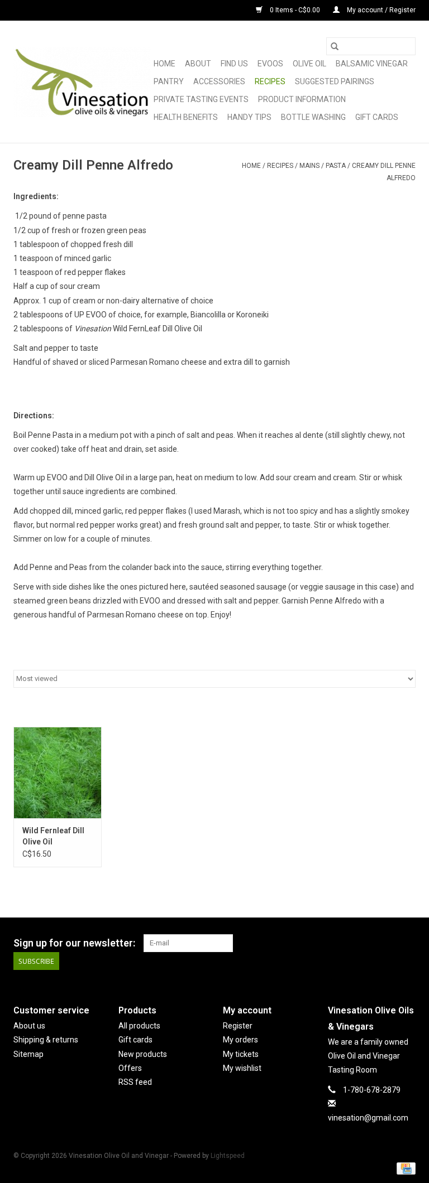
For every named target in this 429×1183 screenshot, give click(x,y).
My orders (240, 1039)
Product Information (302, 99)
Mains (309, 166)
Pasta (336, 166)
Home (164, 63)
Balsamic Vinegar (372, 63)
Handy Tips (249, 117)
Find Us (234, 63)
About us (29, 1025)
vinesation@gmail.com (368, 1117)
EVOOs (270, 63)
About (198, 63)
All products (139, 1025)
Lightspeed (228, 1156)
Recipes (270, 81)
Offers (130, 1068)
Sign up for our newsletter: (74, 943)
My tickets (241, 1054)
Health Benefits (186, 117)
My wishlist (242, 1068)
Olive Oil (309, 63)
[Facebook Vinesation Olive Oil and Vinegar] (367, 943)
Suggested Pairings (334, 81)
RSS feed (135, 1082)
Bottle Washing (313, 117)
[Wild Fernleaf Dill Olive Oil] (57, 773)
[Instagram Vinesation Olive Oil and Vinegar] (407, 943)
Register (237, 1025)
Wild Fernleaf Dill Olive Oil (53, 836)
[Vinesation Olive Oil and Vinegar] (81, 82)
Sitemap (28, 1054)
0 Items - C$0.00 (295, 10)
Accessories (219, 81)
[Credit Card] (404, 1168)
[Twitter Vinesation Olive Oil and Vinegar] (387, 943)
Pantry (169, 81)
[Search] (334, 46)
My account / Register (380, 10)
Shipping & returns (45, 1039)
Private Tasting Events (201, 99)
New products (142, 1054)
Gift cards (376, 117)
